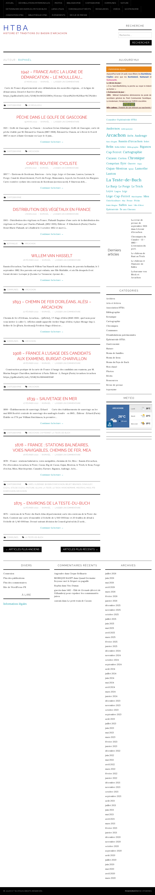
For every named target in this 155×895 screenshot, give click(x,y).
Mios (88, 488)
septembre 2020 (113, 850)
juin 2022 (109, 755)
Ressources (102, 9)
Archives (110, 298)
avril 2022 (110, 764)
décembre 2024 (112, 650)
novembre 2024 (113, 655)
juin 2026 (109, 578)
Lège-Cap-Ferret (118, 196)
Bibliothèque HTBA (37, 15)
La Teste (47, 488)
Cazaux (111, 158)
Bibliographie (74, 3)
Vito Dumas (73, 585)
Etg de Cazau (18, 488)
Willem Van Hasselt (52, 255)
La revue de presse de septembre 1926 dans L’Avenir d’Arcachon (139, 226)
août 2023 (110, 719)
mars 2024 (110, 691)
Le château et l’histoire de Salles (138, 264)
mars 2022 (110, 769)
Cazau (6, 488)
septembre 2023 (113, 714)
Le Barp (111, 186)
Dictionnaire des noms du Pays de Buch (26, 9)
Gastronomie (132, 9)
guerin (57, 590)
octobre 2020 (112, 846)
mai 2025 (109, 628)
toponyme (111, 389)
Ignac (131, 169)
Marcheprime (68, 488)
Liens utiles (57, 9)
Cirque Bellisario (78, 573)
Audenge (39, 484)
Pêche (137, 200)
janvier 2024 (111, 696)
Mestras (80, 488)
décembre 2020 (113, 837)
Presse (130, 200)
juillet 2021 (110, 805)
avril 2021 (110, 819)
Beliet (69, 484)
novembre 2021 (112, 787)
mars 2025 (110, 637)
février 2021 (111, 828)
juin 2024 (109, 678)
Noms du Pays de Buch (117, 362)
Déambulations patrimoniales (34, 3)
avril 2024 (110, 687)
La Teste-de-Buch (61, 433)
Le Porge (124, 186)
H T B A (15, 28)
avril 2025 (110, 632)
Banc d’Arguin (111, 142)
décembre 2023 (112, 700)
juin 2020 (109, 864)
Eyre (123, 163)
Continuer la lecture (51, 141)
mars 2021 (110, 823)
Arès (30, 484)
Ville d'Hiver (139, 205)
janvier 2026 (111, 600)
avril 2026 (110, 587)
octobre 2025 (112, 614)
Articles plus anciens (22, 549)
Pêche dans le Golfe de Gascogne (51, 117)
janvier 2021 (111, 832)
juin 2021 (109, 809)
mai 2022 (109, 760)
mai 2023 (109, 732)
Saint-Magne (111, 205)
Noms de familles (115, 353)
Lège (124, 191)
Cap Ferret (45, 433)
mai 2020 (109, 869)
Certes (122, 158)
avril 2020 (110, 873)
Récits (109, 375)
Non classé (111, 366)
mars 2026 (110, 591)
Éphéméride (112, 209)
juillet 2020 (110, 859)
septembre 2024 (113, 664)
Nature (125, 3)
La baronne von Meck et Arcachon (139, 274)
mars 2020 (110, 878)
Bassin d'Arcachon (55, 484)
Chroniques (112, 325)
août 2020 (110, 855)
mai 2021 (109, 814)
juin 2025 (109, 623)
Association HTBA (15, 15)
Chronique (136, 158)
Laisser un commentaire (66, 82)
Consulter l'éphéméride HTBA (121, 119)
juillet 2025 (110, 619)
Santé (130, 205)
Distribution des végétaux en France (52, 209)
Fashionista (131, 891)
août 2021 (110, 800)
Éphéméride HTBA (115, 339)
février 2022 (111, 773)
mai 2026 (109, 582)
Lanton (111, 173)
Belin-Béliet (120, 147)
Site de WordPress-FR (14, 587)
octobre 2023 (112, 710)
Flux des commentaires (15, 582)
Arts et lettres (113, 303)
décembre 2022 (112, 750)
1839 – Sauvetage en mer (52, 398)
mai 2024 (109, 682)
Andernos (113, 128)
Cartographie (92, 3)
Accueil (10, 3)
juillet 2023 (110, 723)
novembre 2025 (113, 610)
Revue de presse (78, 15)
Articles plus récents (80, 549)
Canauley (87, 484)
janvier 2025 (111, 646)
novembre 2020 (113, 841)
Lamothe (141, 168)
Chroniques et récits (80, 9)
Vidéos (116, 9)
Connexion (8, 573)
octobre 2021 (111, 791)
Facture (30, 488)
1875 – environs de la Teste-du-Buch (52, 503)
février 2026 (111, 596)
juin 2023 (109, 728)
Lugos (117, 191)
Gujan (38, 488)
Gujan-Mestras (116, 168)
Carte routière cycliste (51, 163)
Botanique (12, 243)
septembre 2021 (113, 796)
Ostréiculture (113, 200)
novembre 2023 (112, 705)
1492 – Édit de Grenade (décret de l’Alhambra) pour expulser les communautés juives (77, 593)
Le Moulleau (35, 105)
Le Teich (57, 488)
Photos (58, 3)
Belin (109, 146)
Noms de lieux (113, 357)
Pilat (123, 201)
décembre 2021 (112, 782)
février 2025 (111, 641)
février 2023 (111, 741)
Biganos (77, 484)
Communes (110, 3)
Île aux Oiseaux (128, 209)
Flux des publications (14, 578)
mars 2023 (110, 737)
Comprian (112, 163)
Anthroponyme (127, 129)
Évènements (58, 15)
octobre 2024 (112, 660)
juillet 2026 (110, 573)
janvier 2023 (111, 746)
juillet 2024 (110, 673)
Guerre (132, 163)
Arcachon (33, 151)
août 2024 (110, 669)
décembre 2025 (112, 605)
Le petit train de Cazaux (79, 600)
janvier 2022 (111, 778)
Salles (123, 205)
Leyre (109, 191)
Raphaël (25, 59)
